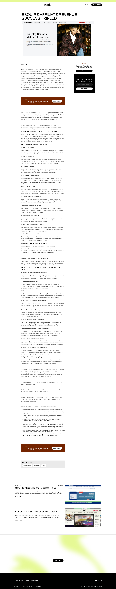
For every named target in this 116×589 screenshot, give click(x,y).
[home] (47, 5)
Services (87, 4)
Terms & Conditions (27, 586)
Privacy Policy (17, 586)
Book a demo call (27, 409)
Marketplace (37, 465)
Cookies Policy (37, 586)
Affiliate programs (27, 465)
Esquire (43, 465)
